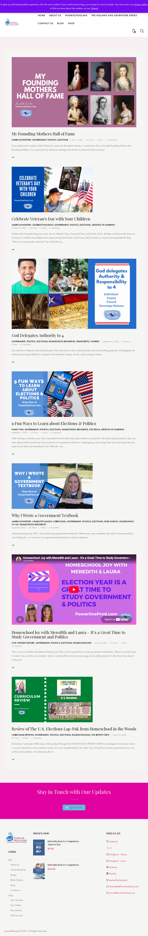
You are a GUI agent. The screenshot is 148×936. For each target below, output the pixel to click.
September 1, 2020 (19, 432)
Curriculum (59, 521)
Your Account (17, 900)
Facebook (113, 841)
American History (21, 140)
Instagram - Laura (117, 860)
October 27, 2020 (19, 228)
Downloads (16, 910)
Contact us (16, 890)
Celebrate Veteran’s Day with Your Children (51, 218)
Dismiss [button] (94, 8)
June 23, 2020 (101, 643)
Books (13, 874)
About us (15, 864)
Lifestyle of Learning (103, 225)
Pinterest (113, 867)
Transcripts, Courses (87, 341)
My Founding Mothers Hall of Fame (43, 133)
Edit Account (17, 915)
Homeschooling (82, 643)
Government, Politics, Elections (50, 140)
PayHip (112, 873)
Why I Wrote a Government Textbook (45, 515)
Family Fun (17, 429)
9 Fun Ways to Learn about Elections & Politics (54, 423)
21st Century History (23, 643)
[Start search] (142, 31)
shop (10, 895)
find (10, 860)
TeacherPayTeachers (117, 880)
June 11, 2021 (77, 140)
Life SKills (94, 429)
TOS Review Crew (100, 735)
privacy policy (141, 4)
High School (111, 521)
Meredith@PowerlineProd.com (124, 886)
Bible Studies (17, 879)
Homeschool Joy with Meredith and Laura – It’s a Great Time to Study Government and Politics (68, 634)
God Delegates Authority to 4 (38, 335)
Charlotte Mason (42, 521)
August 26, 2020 (18, 527)
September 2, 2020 (111, 341)
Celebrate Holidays (42, 225)
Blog (13, 885)
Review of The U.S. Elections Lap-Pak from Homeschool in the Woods (74, 728)
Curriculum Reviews (23, 735)
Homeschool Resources (62, 341)
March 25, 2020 (119, 735)
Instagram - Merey (118, 854)
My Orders (16, 905)
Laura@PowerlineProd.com (122, 892)
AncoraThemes (11, 931)
